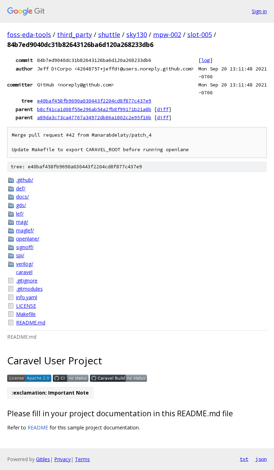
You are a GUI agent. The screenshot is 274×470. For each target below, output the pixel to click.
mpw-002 (167, 34)
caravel (24, 272)
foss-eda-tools (29, 34)
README (37, 427)
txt (244, 459)
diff (162, 109)
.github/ (24, 179)
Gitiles (43, 459)
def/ (20, 188)
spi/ (20, 255)
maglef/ (25, 230)
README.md (30, 322)
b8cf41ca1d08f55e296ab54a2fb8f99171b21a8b (94, 109)
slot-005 (199, 34)
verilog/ (24, 263)
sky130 (136, 34)
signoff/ (25, 247)
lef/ (20, 213)
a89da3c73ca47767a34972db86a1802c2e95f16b (94, 117)
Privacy (62, 459)
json (261, 459)
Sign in (259, 11)
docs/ (22, 196)
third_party (74, 34)
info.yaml (26, 297)
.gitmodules (29, 288)
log (205, 60)
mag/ (22, 221)
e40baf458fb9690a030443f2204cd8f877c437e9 (94, 100)
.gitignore (26, 280)
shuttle (109, 34)
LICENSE (26, 305)
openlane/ (27, 238)
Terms (82, 459)
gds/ (21, 205)
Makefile (26, 314)
